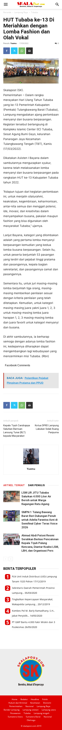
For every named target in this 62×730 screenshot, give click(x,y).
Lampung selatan (31, 709)
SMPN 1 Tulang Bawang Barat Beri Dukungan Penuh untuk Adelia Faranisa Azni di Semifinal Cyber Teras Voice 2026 (39, 519)
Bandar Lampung (12, 709)
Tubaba (34, 12)
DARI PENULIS (36, 485)
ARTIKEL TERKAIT (14, 485)
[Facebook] (6, 50)
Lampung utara (49, 709)
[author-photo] (31, 464)
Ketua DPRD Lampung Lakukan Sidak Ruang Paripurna (47, 429)
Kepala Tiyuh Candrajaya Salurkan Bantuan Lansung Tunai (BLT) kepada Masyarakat (16, 430)
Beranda (7, 12)
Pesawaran (15, 713)
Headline (35, 699)
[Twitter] (14, 50)
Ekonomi (47, 702)
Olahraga (31, 720)
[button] (5, 4)
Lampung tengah (41, 713)
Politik (45, 699)
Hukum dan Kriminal (17, 702)
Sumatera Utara (15, 716)
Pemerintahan (15, 706)
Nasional (29, 706)
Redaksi (24, 699)
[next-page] (11, 559)
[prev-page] (5, 559)
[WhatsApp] (22, 50)
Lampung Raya (21, 12)
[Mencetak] (29, 50)
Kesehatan (35, 702)
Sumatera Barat (33, 716)
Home (14, 699)
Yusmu (13, 43)
